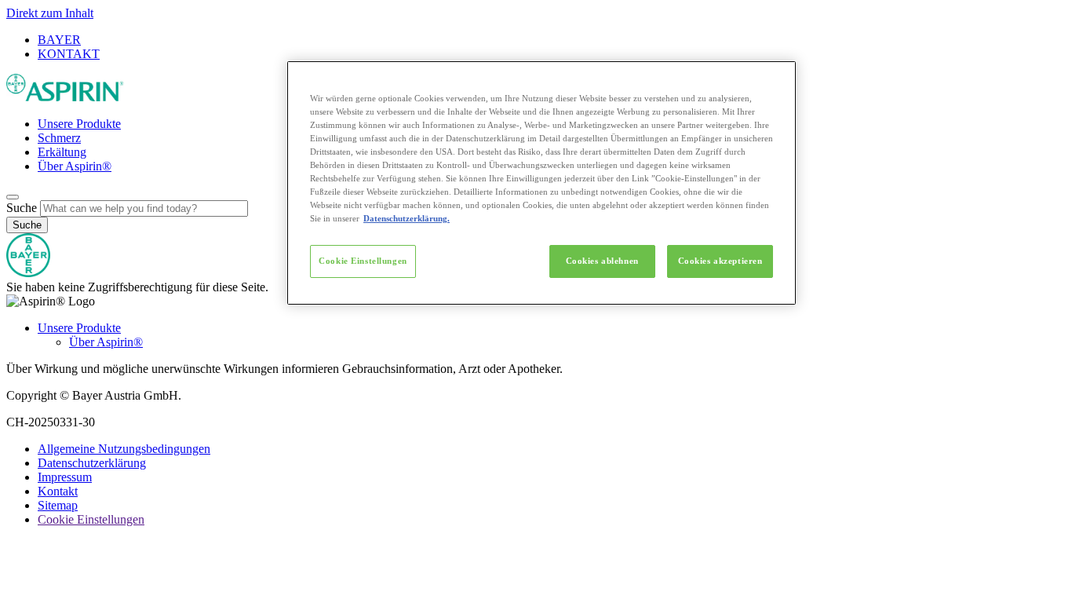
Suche (21, 207)
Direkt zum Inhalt (49, 13)
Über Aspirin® (74, 166)
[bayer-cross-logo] (28, 273)
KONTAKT (69, 53)
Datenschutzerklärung (92, 463)
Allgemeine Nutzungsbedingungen (124, 448)
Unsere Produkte (79, 123)
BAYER (59, 39)
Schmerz (59, 137)
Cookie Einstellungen (363, 260)
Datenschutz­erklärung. (406, 218)
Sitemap (58, 505)
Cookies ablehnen (602, 260)
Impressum (65, 477)
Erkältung (62, 152)
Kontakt (58, 491)
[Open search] (12, 197)
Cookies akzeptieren (720, 260)
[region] (541, 183)
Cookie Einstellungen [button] (91, 519)
